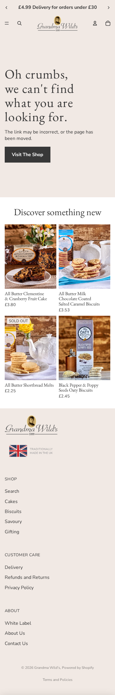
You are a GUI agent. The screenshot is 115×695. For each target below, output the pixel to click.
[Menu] (7, 23)
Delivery (14, 567)
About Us (15, 633)
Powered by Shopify (78, 667)
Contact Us (16, 643)
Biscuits (13, 511)
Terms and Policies (58, 679)
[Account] (94, 22)
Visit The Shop (27, 154)
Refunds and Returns (27, 577)
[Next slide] (108, 7)
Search (12, 491)
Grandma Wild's (47, 667)
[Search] (19, 22)
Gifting (12, 532)
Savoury (13, 522)
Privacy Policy (19, 587)
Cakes (11, 501)
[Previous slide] (6, 7)
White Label (18, 623)
